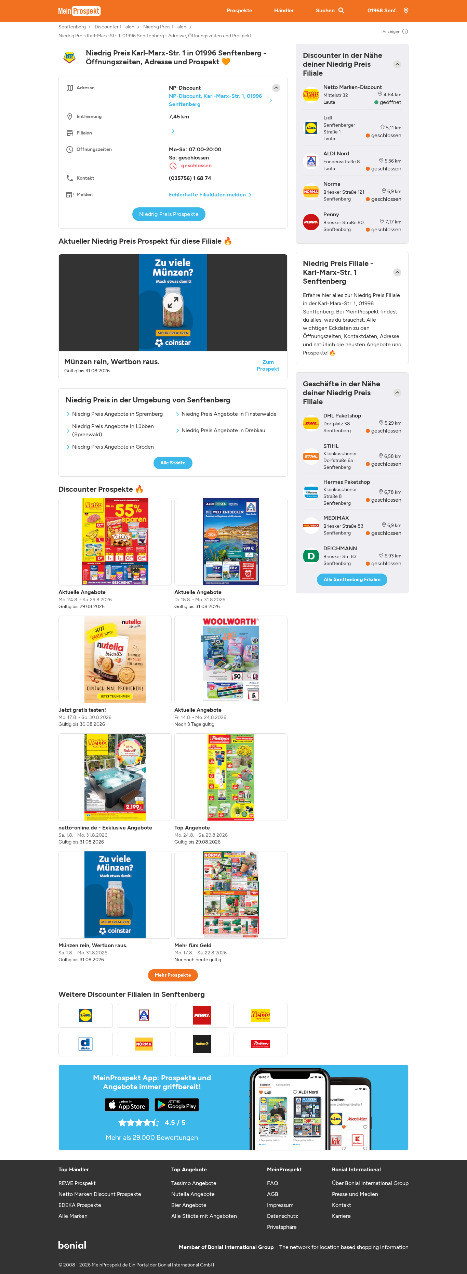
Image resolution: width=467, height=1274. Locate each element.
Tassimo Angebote (193, 1183)
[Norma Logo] (144, 1044)
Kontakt (341, 1205)
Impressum (280, 1205)
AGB (272, 1194)
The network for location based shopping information (344, 1247)
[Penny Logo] (202, 1015)
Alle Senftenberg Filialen (352, 579)
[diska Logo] (85, 1044)
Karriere (341, 1216)
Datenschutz (282, 1216)
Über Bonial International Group (370, 1183)
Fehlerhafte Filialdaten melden (207, 194)
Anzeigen (391, 31)
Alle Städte (173, 463)
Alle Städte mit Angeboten (204, 1216)
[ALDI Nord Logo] (144, 1015)
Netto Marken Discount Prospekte (99, 1194)
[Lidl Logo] (85, 1015)
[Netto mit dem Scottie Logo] (202, 1044)
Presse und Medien (355, 1194)
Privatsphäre (282, 1227)
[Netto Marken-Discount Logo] (261, 1015)
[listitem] (115, 554)
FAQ (272, 1183)
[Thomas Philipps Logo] (261, 1044)
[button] (173, 317)
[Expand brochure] (173, 302)
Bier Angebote (188, 1205)
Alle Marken (73, 1216)
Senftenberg (72, 27)
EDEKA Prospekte (79, 1205)
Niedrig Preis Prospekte (169, 214)
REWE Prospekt (77, 1183)
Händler (284, 10)
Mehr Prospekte (173, 975)
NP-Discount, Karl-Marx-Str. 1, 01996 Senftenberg (215, 100)
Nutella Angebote (193, 1194)
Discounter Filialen (114, 27)
